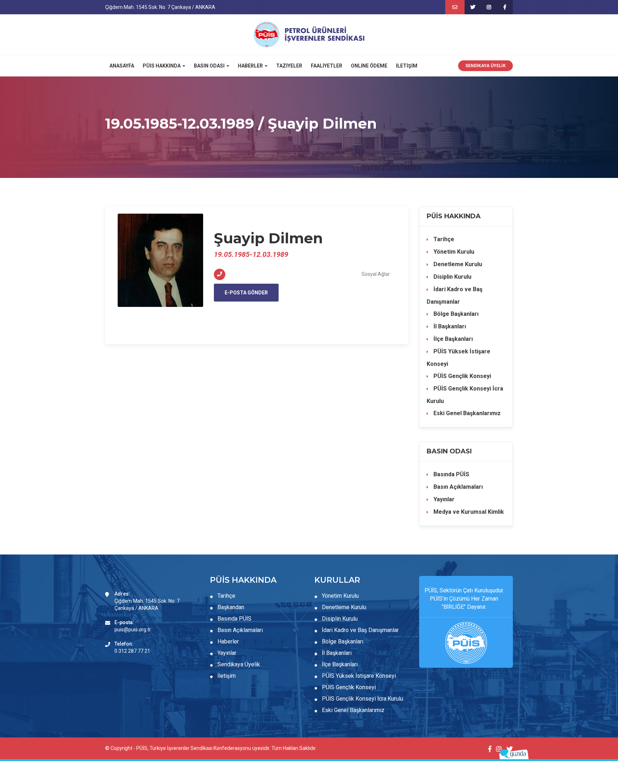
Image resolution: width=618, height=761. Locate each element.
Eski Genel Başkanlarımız (466, 413)
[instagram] (489, 7)
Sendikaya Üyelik (485, 65)
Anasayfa (121, 66)
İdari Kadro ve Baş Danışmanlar (454, 295)
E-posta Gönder (246, 292)
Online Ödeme (369, 66)
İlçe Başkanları (452, 338)
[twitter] (473, 7)
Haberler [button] (251, 66)
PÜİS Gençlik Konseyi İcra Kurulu (465, 394)
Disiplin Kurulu (451, 276)
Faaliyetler (326, 66)
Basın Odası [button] (210, 66)
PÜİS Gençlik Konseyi (461, 376)
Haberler (227, 641)
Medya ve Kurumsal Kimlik (468, 511)
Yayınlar (443, 499)
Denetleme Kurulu (457, 264)
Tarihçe (443, 239)
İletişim (406, 66)
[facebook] (505, 7)
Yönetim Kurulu (453, 251)
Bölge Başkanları (455, 313)
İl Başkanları (449, 326)
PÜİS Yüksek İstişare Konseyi (458, 357)
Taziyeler (289, 66)
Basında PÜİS (450, 474)
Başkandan (230, 607)
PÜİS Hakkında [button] (162, 66)
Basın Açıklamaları (457, 486)
